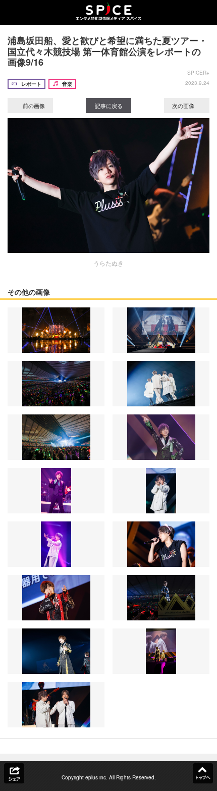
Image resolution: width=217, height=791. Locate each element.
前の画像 (33, 105)
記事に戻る (109, 105)
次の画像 (184, 105)
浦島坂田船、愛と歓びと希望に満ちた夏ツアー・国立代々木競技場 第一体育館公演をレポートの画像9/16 (107, 51)
